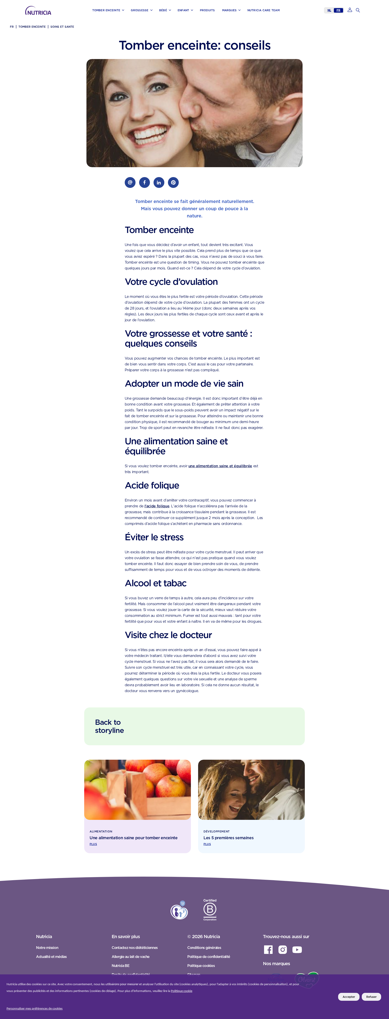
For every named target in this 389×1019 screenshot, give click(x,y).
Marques (50, 16)
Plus (93, 844)
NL (329, 10)
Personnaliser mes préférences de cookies (35, 1008)
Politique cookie (181, 991)
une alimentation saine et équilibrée (220, 466)
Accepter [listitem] (349, 996)
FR (338, 10)
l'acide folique (157, 506)
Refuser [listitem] (371, 996)
